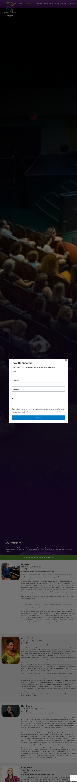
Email (14, 371)
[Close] (66, 360)
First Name (15, 380)
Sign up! (38, 418)
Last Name (15, 389)
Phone (14, 399)
